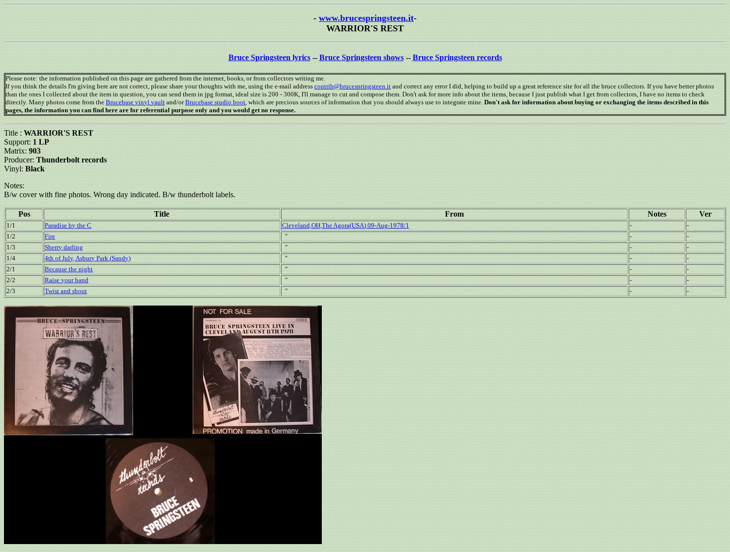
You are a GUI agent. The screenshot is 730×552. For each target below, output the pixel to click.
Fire (50, 236)
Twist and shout (66, 291)
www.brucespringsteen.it (366, 18)
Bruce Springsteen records (457, 57)
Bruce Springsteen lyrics (269, 57)
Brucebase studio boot (215, 102)
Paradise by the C (68, 225)
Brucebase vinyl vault (135, 102)
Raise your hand (66, 280)
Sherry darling (64, 247)
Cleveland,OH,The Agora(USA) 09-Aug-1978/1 (345, 225)
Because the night (69, 269)
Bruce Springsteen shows (361, 57)
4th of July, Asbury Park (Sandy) (88, 258)
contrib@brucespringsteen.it (352, 86)
